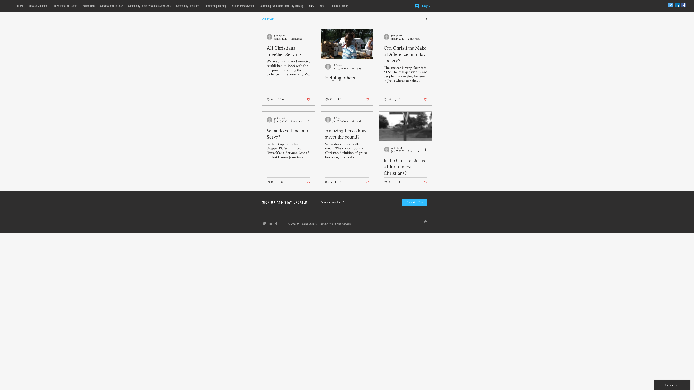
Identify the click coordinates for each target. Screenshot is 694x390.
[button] (427, 19)
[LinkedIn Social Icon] (677, 5)
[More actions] (310, 37)
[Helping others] (347, 44)
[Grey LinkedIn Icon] (270, 223)
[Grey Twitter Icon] (264, 223)
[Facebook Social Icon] (683, 5)
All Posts (268, 19)
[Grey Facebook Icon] (276, 223)
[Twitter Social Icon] (670, 5)
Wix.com (346, 223)
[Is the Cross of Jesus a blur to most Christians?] (405, 126)
